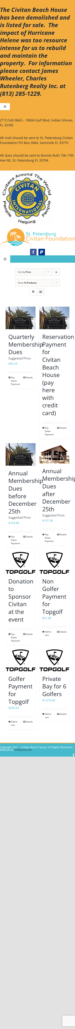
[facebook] (33, 252)
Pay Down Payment (15, 381)
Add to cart (48, 633)
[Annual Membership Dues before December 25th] (20, 454)
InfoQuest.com (23, 749)
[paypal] (41, 252)
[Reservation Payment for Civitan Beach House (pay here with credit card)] (54, 318)
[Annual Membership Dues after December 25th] (54, 453)
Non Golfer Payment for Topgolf (54, 596)
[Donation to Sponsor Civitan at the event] (20, 563)
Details (29, 377)
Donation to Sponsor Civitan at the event (20, 600)
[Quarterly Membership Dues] (20, 318)
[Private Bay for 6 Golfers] (54, 660)
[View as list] (40, 291)
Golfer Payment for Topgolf (20, 690)
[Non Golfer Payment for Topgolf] (54, 563)
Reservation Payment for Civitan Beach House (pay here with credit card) (58, 375)
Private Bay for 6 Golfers (54, 686)
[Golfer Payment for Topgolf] (20, 660)
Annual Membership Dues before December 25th (25, 492)
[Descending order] (56, 272)
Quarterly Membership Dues (25, 344)
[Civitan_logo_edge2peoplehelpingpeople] (37, 230)
